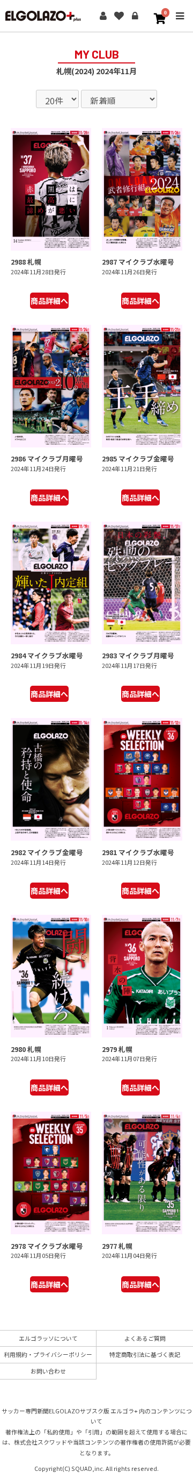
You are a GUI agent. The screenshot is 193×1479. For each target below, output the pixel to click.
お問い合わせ (48, 1371)
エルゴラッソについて (48, 1338)
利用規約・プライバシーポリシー (48, 1354)
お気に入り (119, 16)
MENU (180, 23)
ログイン (135, 16)
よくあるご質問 (145, 1338)
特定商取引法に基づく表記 (144, 1354)
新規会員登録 (103, 16)
